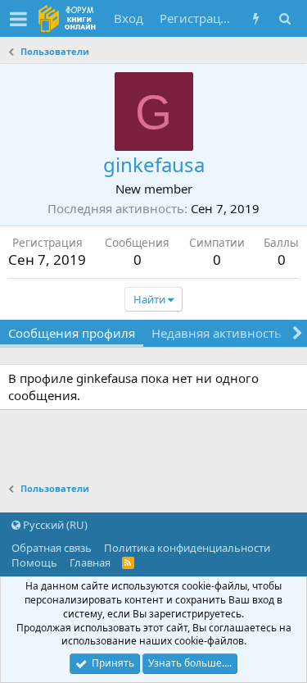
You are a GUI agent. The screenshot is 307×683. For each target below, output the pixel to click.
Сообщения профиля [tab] (71, 333)
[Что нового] (256, 18)
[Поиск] (284, 18)
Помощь (34, 562)
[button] (18, 18)
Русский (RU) (54, 524)
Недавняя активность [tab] (216, 333)
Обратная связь (51, 547)
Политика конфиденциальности (187, 547)
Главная (90, 562)
